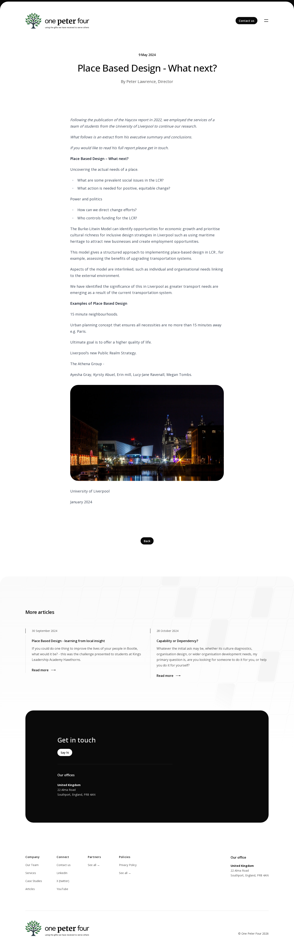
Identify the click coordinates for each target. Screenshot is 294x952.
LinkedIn (62, 873)
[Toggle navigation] (266, 20)
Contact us (64, 865)
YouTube (62, 889)
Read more (40, 670)
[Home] (57, 21)
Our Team (32, 865)
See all (94, 865)
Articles (30, 889)
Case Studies (33, 881)
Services (30, 873)
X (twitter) (63, 881)
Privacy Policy (128, 865)
